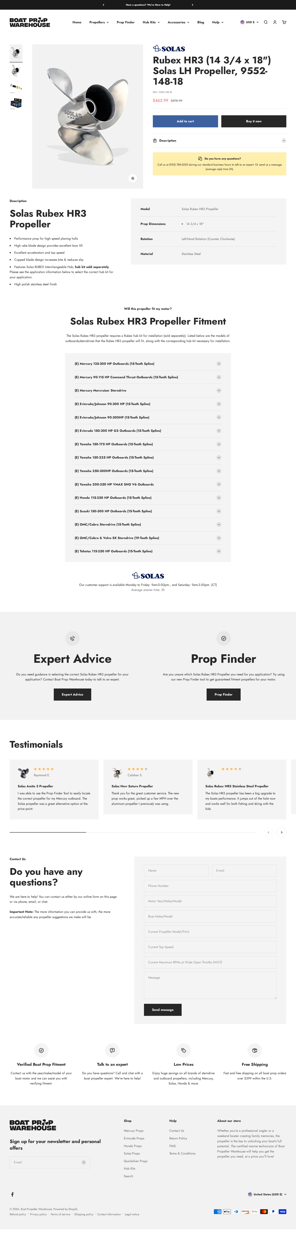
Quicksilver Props (135, 1161)
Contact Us (176, 1130)
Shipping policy (83, 1214)
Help (215, 22)
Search (128, 1176)
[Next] (192, 5)
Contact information (109, 1214)
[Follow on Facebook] (12, 1194)
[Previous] (103, 5)
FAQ (172, 1146)
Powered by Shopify (65, 1209)
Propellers (97, 22)
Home (76, 22)
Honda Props (133, 1146)
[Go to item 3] (16, 87)
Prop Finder (126, 22)
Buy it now (254, 121)
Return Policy (178, 1138)
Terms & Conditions (182, 1153)
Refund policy (18, 1214)
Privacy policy (38, 1214)
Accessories (176, 22)
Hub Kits (149, 22)
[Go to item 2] (16, 71)
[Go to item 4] (16, 104)
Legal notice (132, 1214)
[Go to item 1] (16, 53)
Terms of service (60, 1214)
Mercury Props (133, 1130)
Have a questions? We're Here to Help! (148, 5)
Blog (200, 22)
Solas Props (132, 1153)
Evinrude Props (134, 1138)
